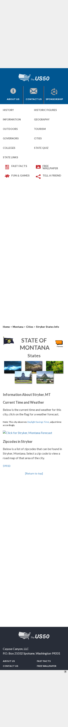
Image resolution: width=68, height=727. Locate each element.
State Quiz (41, 147)
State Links (10, 157)
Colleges (9, 147)
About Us (13, 99)
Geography (41, 119)
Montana (18, 326)
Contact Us (34, 99)
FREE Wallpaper (50, 167)
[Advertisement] (34, 34)
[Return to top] (34, 473)
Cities (38, 138)
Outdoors (10, 128)
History (8, 110)
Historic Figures (45, 110)
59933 (6, 465)
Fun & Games (20, 175)
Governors (11, 138)
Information (12, 119)
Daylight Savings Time (38, 421)
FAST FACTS (19, 166)
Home (6, 326)
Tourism (40, 128)
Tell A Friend (51, 175)
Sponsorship (54, 99)
